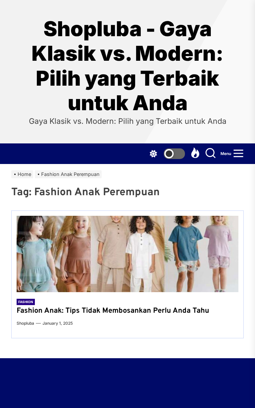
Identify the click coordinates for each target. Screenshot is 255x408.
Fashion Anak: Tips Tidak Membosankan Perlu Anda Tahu (113, 310)
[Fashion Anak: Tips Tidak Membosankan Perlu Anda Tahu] (127, 254)
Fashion (25, 302)
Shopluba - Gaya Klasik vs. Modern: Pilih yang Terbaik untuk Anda (127, 66)
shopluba (25, 323)
